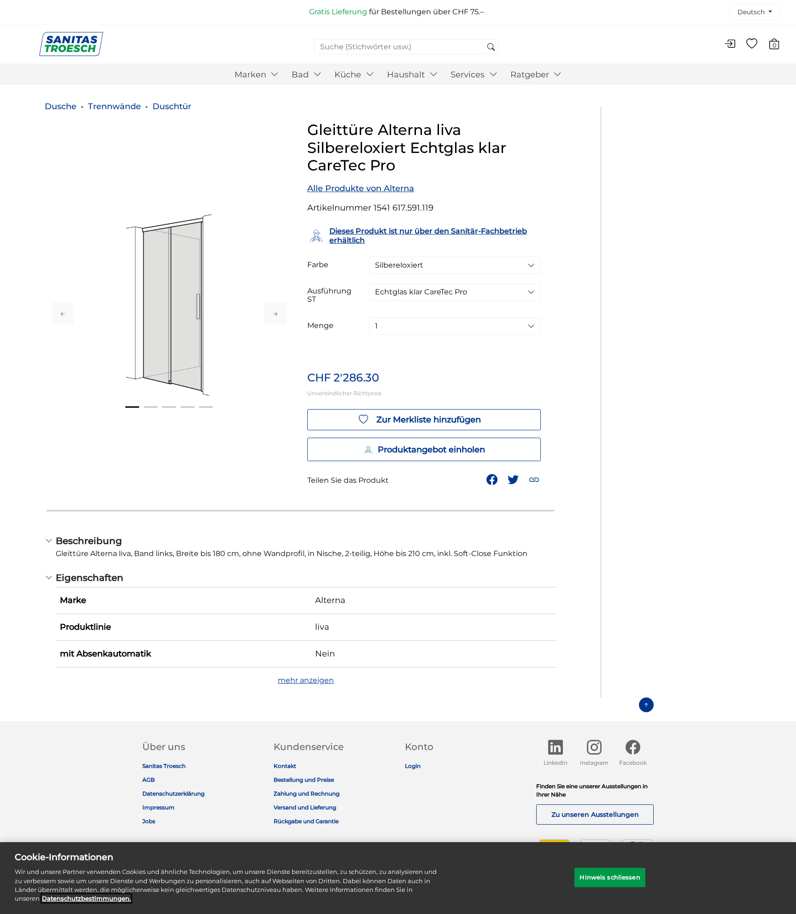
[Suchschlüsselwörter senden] (491, 47)
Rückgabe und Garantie (306, 821)
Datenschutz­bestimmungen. (86, 898)
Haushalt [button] (407, 75)
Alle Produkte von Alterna (360, 188)
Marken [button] (251, 75)
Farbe (317, 265)
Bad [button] (301, 75)
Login (413, 765)
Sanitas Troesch (164, 765)
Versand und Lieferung (305, 807)
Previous (63, 313)
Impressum (158, 807)
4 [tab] (187, 407)
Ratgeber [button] (530, 75)
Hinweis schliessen (609, 877)
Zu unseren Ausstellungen (595, 814)
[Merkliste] (751, 44)
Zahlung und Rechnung (306, 793)
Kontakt (285, 765)
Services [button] (469, 75)
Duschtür (171, 106)
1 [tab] (132, 407)
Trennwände (114, 106)
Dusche (60, 106)
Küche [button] (348, 75)
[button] (535, 478)
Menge (320, 326)
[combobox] (406, 46)
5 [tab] (206, 407)
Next (275, 313)
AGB (148, 779)
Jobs (148, 821)
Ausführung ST (329, 295)
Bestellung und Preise (304, 779)
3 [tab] (169, 407)
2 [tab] (151, 407)
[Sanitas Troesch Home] (71, 43)
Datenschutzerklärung (173, 793)
